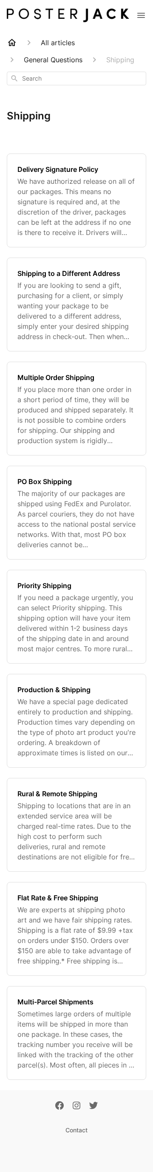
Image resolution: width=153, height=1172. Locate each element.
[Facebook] (59, 1106)
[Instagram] (76, 1106)
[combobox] (76, 78)
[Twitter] (93, 1106)
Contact (76, 1130)
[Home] (12, 43)
